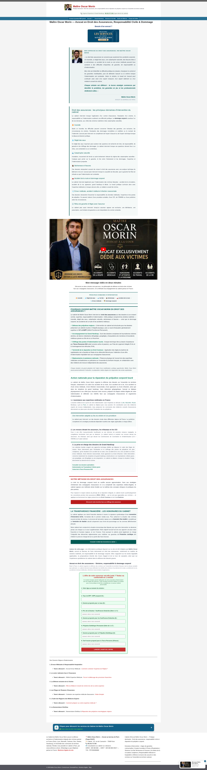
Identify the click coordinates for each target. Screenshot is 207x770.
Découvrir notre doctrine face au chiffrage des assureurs (103, 502)
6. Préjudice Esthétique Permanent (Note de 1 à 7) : (97, 625)
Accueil (89, 18)
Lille (123, 402)
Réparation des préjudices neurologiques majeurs (97, 711)
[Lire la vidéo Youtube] (103, 249)
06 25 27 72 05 (109, 13)
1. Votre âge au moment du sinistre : (93, 588)
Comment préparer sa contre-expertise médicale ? (81, 703)
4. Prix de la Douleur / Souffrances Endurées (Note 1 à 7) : (100, 611)
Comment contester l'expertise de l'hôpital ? (94, 669)
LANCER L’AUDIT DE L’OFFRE (103, 649)
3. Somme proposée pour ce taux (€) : (93, 603)
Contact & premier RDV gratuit (77, 18)
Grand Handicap (99, 18)
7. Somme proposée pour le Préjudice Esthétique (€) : (98, 633)
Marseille (128, 402)
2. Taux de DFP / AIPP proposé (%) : (92, 596)
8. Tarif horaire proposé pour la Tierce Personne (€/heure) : (100, 640)
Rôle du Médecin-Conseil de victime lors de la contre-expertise (85, 686)
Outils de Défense (122, 18)
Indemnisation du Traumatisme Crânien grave (86, 467)
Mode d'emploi (99, 694)
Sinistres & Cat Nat (110, 18)
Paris (84, 405)
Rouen (134, 402)
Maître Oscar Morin (84, 6)
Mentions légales (83, 767)
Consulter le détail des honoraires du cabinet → (103, 542)
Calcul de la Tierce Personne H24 (82, 469)
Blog (90, 767)
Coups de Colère (133, 18)
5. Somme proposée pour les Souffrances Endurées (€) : (99, 618)
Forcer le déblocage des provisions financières (97, 677)
